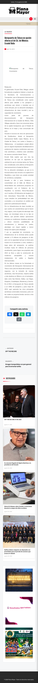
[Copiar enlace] (19, 319)
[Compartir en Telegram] (28, 314)
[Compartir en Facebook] (9, 314)
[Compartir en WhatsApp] (22, 314)
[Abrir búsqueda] (31, 18)
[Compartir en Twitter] (15, 314)
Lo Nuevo (8, 32)
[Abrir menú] (34, 18)
